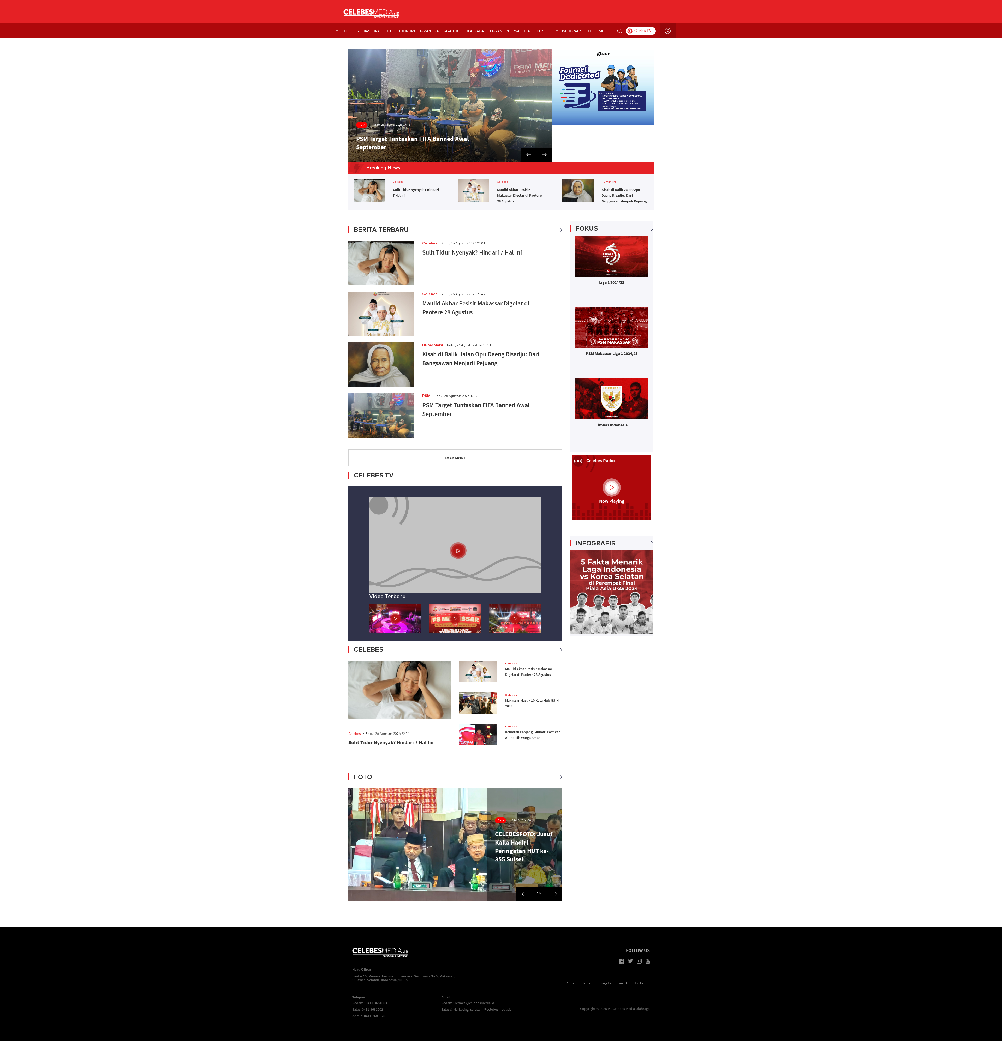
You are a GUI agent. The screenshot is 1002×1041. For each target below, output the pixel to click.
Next (344, 105)
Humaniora (429, 31)
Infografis (572, 31)
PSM (554, 31)
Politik (389, 31)
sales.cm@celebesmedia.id (491, 1009)
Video (604, 31)
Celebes (351, 31)
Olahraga (474, 31)
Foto (590, 31)
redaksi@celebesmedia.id (474, 1003)
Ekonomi (407, 31)
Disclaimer (641, 983)
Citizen (541, 31)
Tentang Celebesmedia (612, 983)
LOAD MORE (455, 457)
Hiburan (495, 31)
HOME (335, 31)
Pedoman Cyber (578, 983)
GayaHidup (452, 31)
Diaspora (371, 31)
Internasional (519, 31)
